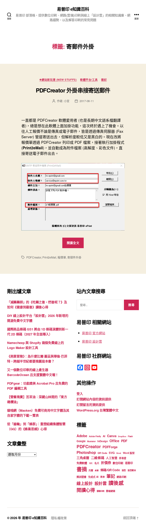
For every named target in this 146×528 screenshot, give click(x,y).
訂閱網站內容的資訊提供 (94, 399)
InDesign (102, 441)
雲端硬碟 (110, 491)
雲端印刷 (100, 491)
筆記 (110, 476)
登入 (80, 393)
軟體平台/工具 (89, 80)
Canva (111, 435)
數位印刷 (118, 463)
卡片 (91, 463)
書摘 (82, 469)
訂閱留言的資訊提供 (91, 404)
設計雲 (101, 483)
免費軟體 (82, 463)
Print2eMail (49, 257)
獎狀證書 (81, 476)
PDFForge (110, 446)
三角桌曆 (83, 457)
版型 (124, 470)
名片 (96, 463)
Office (114, 440)
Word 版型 (129, 453)
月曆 (90, 470)
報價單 (62, 257)
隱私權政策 (59, 518)
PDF (124, 440)
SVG (111, 453)
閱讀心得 (86, 490)
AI (104, 436)
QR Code (102, 453)
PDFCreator (33, 257)
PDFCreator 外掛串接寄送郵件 (73, 90)
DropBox (122, 436)
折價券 (106, 462)
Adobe (82, 435)
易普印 (129, 463)
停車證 (122, 458)
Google (81, 441)
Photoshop (86, 452)
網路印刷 (121, 476)
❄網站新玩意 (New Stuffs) (58, 80)
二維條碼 (97, 457)
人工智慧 (111, 458)
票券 (102, 476)
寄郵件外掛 (74, 257)
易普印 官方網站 (93, 333)
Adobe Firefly (95, 436)
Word (118, 453)
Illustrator (91, 441)
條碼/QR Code (110, 470)
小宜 (66, 101)
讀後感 (116, 482)
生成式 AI (93, 476)
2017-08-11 (87, 101)
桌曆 (96, 470)
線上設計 (85, 483)
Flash (130, 436)
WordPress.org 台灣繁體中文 (98, 410)
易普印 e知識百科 (73, 9)
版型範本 (132, 470)
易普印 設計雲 (92, 341)
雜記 (104, 80)
